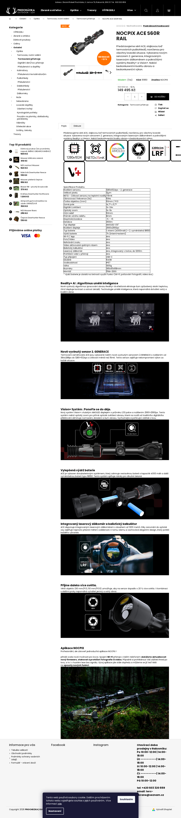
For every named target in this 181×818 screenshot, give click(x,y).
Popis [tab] (64, 125)
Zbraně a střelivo (21, 35)
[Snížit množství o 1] (127, 96)
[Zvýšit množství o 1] (141, 96)
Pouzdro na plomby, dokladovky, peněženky (33, 117)
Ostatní (17, 47)
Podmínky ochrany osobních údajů (25, 758)
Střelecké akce (23, 126)
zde (60, 803)
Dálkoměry (22, 93)
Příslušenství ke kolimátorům (32, 74)
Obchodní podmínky (21, 753)
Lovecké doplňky (24, 105)
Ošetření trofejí (24, 108)
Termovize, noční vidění (29, 55)
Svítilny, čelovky (24, 130)
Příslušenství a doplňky (29, 66)
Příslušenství (24, 82)
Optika (19, 51)
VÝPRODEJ (18, 32)
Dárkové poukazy (21, 39)
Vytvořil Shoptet (164, 809)
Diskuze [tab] (77, 125)
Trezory (17, 134)
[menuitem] (52, 10)
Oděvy (16, 43)
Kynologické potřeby (27, 112)
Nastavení (55, 811)
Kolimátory (22, 70)
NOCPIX (164, 79)
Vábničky (20, 122)
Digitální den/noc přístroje (31, 62)
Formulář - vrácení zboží (23, 762)
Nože (18, 97)
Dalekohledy (23, 85)
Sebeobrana (22, 101)
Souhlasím (126, 799)
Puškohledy (22, 78)
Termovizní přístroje (29, 59)
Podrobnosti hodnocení (156, 26)
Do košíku (160, 96)
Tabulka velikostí (19, 750)
